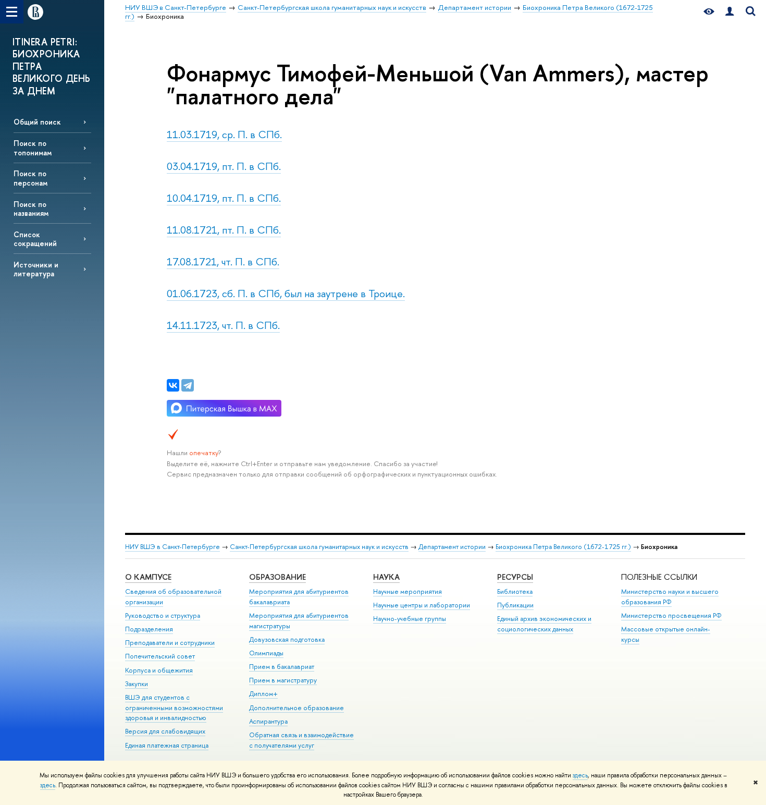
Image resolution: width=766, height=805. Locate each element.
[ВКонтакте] (173, 385)
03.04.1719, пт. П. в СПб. (224, 166)
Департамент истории (452, 546)
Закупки (136, 683)
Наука (386, 576)
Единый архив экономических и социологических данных (544, 623)
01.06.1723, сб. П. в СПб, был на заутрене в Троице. (286, 293)
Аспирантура (268, 721)
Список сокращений (35, 238)
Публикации (515, 605)
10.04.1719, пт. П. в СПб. (224, 198)
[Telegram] (187, 385)
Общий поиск (37, 122)
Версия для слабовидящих (165, 731)
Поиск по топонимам (33, 147)
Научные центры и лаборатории (421, 605)
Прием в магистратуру (283, 680)
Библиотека (515, 591)
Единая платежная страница (166, 745)
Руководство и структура (162, 615)
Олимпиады (266, 653)
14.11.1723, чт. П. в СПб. (223, 325)
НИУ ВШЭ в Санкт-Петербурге (172, 546)
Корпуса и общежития (159, 670)
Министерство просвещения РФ (671, 615)
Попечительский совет (160, 656)
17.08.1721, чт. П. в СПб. (223, 261)
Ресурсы (515, 576)
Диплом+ (263, 693)
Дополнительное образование (296, 707)
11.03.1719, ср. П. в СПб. (224, 134)
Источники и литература (36, 269)
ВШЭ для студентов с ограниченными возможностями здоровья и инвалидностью (174, 708)
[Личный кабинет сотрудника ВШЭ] (729, 11)
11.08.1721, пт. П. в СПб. (224, 230)
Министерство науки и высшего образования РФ (670, 596)
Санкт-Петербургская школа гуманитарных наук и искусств (319, 546)
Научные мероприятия (407, 591)
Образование (277, 576)
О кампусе (148, 576)
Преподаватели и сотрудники (170, 642)
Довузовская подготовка (287, 639)
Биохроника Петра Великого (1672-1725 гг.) (563, 546)
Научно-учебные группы (409, 618)
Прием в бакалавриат (281, 666)
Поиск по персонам (30, 177)
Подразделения (149, 629)
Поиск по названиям (31, 208)
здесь (580, 775)
